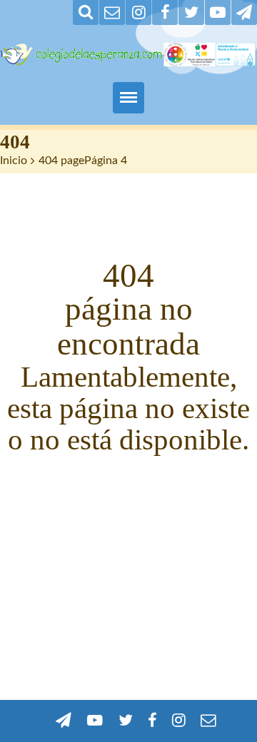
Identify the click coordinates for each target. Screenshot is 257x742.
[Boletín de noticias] (112, 12)
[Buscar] (86, 12)
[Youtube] (218, 12)
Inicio (13, 160)
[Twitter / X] (191, 12)
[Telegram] (244, 12)
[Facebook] (165, 12)
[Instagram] (138, 12)
